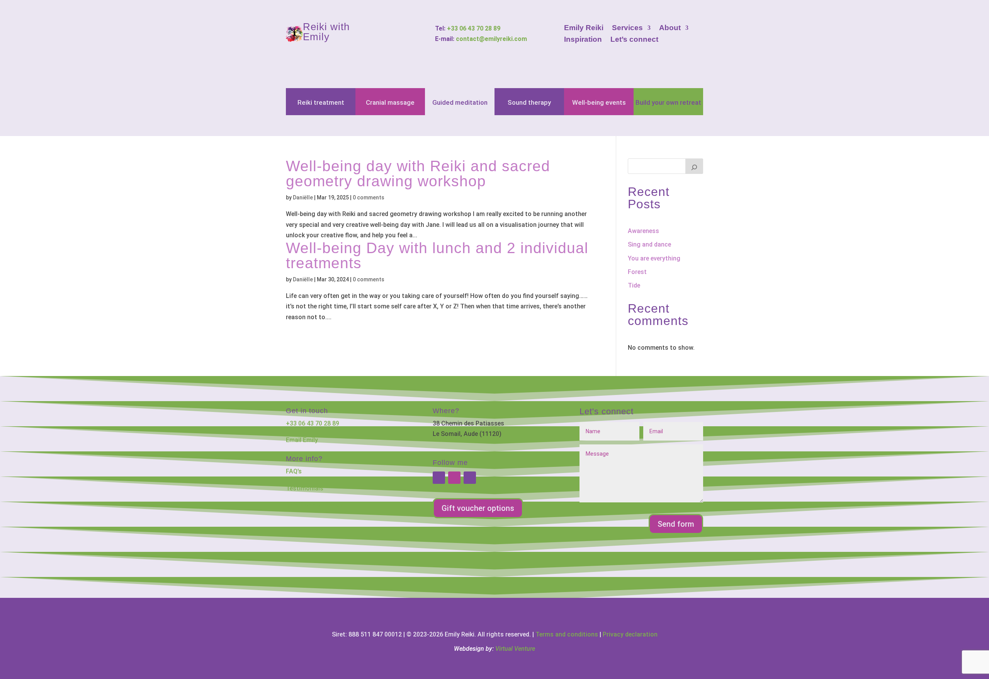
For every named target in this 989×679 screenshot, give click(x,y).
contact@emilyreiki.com (491, 39)
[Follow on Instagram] (454, 477)
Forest (637, 272)
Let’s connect (634, 40)
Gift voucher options (478, 508)
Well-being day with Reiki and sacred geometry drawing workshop (418, 173)
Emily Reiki (583, 28)
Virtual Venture (515, 648)
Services (627, 28)
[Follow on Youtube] (470, 477)
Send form (676, 524)
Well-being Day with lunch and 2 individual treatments (437, 255)
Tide (634, 285)
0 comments (368, 197)
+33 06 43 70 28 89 (473, 28)
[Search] (694, 166)
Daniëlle (303, 197)
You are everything (654, 258)
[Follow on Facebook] (439, 477)
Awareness (643, 231)
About (670, 28)
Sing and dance (649, 244)
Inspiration (583, 40)
